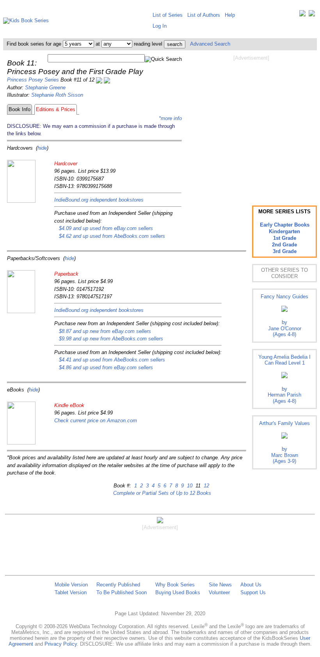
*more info (170, 118)
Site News (220, 585)
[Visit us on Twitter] (302, 15)
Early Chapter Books (284, 225)
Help (230, 15)
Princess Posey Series (33, 80)
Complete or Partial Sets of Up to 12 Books (162, 493)
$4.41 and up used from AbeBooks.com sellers (112, 360)
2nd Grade (284, 245)
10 (188, 486)
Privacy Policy (60, 644)
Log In (160, 26)
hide (42, 148)
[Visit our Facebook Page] (312, 15)
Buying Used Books (177, 592)
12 (205, 486)
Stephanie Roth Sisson (57, 95)
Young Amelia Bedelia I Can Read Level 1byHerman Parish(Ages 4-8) (284, 379)
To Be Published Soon (121, 592)
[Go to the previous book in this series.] (99, 80)
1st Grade (284, 238)
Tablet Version (71, 592)
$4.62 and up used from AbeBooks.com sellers (112, 236)
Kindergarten (284, 231)
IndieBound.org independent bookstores (99, 200)
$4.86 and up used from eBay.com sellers (106, 367)
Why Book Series (175, 585)
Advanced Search (210, 44)
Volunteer (219, 592)
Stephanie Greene (45, 87)
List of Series (168, 15)
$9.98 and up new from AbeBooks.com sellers (111, 339)
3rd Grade (285, 251)
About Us (250, 585)
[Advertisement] (251, 124)
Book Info (19, 109)
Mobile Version (71, 585)
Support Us (253, 592)
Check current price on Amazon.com (95, 420)
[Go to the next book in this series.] (107, 80)
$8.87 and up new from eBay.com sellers (105, 331)
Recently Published (118, 585)
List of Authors (203, 15)
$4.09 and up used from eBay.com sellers (106, 228)
